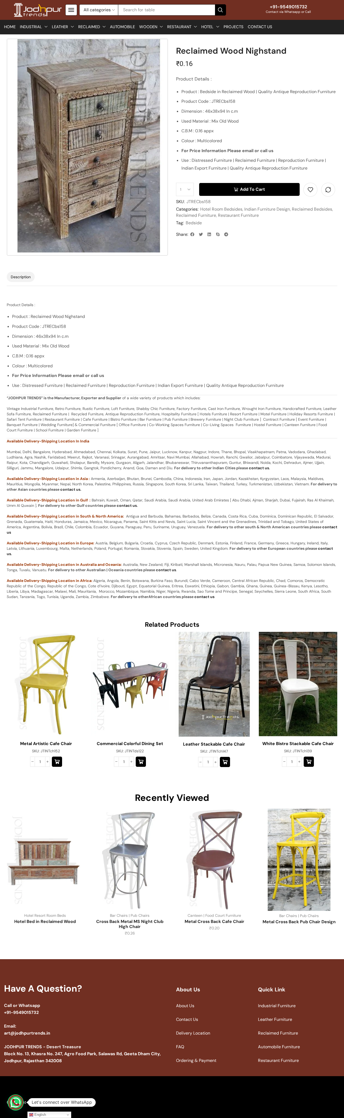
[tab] (21, 277)
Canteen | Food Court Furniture (214, 915)
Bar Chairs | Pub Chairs (129, 915)
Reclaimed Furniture (196, 215)
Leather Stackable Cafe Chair (214, 744)
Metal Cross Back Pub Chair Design (299, 922)
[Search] (220, 10)
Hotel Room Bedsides (221, 209)
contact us (259, 467)
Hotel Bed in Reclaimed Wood (45, 921)
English (39, 1115)
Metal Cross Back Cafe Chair (214, 921)
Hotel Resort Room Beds (45, 915)
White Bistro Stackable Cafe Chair (298, 743)
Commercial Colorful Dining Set (130, 743)
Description (21, 276)
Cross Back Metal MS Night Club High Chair (129, 924)
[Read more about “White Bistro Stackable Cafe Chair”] (309, 762)
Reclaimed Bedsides (312, 209)
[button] (71, 10)
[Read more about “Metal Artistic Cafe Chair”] (57, 762)
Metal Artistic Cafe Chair (46, 743)
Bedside (194, 223)
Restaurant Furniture (238, 215)
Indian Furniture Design (267, 209)
